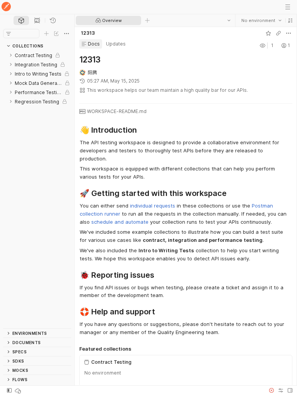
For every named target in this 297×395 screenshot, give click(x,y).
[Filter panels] (8, 33)
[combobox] (261, 20)
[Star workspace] (268, 33)
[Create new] (46, 33)
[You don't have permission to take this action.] (147, 20)
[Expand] (11, 55)
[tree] (37, 189)
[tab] (21, 20)
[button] (290, 20)
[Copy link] (278, 33)
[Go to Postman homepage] (6, 7)
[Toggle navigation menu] (287, 7)
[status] (18, 390)
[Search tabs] (228, 20)
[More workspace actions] (288, 33)
